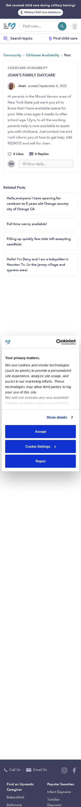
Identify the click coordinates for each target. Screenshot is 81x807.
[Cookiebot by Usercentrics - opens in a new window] (57, 342)
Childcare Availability (43, 55)
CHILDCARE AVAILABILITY (27, 68)
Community (12, 55)
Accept (40, 431)
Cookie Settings (37, 446)
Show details (57, 417)
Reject (40, 461)
